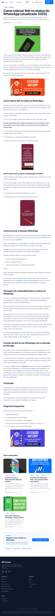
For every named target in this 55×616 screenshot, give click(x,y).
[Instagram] (3, 571)
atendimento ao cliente (27, 298)
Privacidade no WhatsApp (7, 588)
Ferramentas (19, 2)
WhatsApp (11, 7)
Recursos (12, 2)
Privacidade (4, 598)
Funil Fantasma (32, 584)
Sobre (30, 579)
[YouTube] (9, 571)
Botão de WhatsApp (27, 548)
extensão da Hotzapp (28, 368)
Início (6, 2)
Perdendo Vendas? (27, 2)
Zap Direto (8, 548)
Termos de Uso (5, 601)
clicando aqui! (27, 337)
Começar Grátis (48, 2)
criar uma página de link (19, 280)
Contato (31, 586)
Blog (33, 2)
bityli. (40, 245)
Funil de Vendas (5, 591)
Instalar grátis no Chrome (41, 539)
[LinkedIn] (6, 571)
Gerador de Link (16, 548)
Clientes (5, 7)
